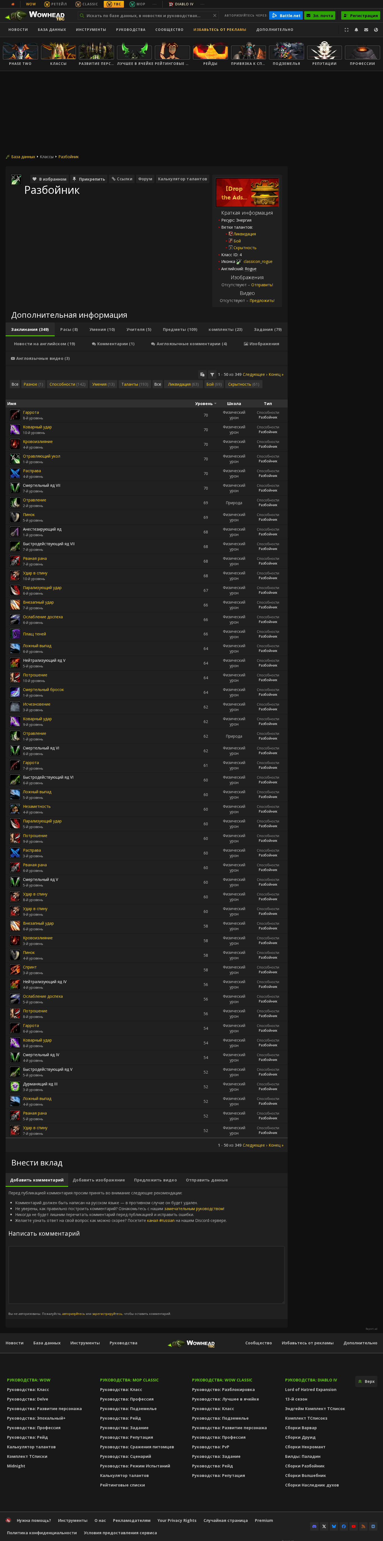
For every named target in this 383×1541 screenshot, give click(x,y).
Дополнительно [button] (275, 29)
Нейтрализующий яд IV (44, 981)
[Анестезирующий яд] (15, 531)
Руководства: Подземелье (128, 1408)
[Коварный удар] (15, 429)
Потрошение (35, 675)
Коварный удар (37, 426)
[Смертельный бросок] (15, 692)
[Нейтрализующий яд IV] (15, 984)
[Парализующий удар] (15, 590)
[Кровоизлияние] (15, 444)
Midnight (16, 1466)
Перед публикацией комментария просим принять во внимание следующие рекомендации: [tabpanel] (117, 1253)
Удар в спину (35, 573)
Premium (264, 1520)
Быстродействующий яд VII (49, 543)
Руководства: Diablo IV (311, 1380)
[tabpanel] (147, 759)
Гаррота (31, 412)
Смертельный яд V (40, 879)
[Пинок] (15, 517)
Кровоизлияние (38, 441)
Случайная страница (226, 1520)
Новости (18, 29)
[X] (324, 1526)
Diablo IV (184, 4)
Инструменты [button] (91, 29)
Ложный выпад (37, 645)
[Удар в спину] (15, 575)
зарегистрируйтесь (107, 1314)
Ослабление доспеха (43, 616)
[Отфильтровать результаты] (212, 374)
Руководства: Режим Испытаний (135, 1466)
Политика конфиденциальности (42, 1532)
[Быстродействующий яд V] (15, 1072)
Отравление (34, 500)
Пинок (29, 514)
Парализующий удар (42, 587)
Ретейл (59, 4)
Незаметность (37, 806)
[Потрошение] (15, 677)
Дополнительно (360, 1342)
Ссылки (124, 178)
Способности (268, 412)
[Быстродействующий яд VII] (15, 546)
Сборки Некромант (305, 1446)
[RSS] (363, 1526)
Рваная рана (35, 558)
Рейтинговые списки (122, 1485)
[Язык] (376, 30)
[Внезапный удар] (15, 604)
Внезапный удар (38, 602)
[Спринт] (15, 969)
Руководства (131, 29)
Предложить (262, 300)
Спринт (30, 967)
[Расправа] (15, 473)
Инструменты (85, 1342)
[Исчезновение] (15, 706)
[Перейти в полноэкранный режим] (346, 30)
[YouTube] (353, 1526)
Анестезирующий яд (42, 529)
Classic (90, 4)
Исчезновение (36, 704)
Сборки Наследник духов (312, 1485)
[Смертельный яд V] (15, 882)
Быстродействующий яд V (47, 1069)
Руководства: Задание (124, 1427)
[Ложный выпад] (15, 648)
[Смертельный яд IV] (15, 1057)
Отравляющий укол (41, 456)
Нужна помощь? (34, 1520)
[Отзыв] (366, 30)
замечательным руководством (193, 1208)
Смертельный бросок (43, 689)
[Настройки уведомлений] (356, 30)
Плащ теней (34, 634)
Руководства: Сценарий (125, 1456)
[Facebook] (344, 1526)
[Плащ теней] (15, 634)
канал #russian (161, 1220)
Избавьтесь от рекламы (219, 29)
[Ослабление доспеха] (15, 619)
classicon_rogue (258, 261)
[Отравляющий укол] (15, 458)
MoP (141, 4)
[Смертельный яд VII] (15, 488)
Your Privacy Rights (177, 1520)
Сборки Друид (300, 1437)
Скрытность (245, 247)
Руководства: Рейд (27, 1437)
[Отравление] (15, 502)
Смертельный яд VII (41, 485)
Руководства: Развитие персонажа (44, 1408)
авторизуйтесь (73, 1314)
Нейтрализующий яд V (44, 660)
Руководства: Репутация (126, 1437)
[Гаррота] (15, 415)
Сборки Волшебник (305, 1475)
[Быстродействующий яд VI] (15, 779)
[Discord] (314, 1526)
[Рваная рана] (15, 561)
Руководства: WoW (28, 1380)
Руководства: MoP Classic (129, 1380)
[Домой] (37, 15)
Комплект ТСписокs (306, 1418)
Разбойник (68, 156)
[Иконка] (16, 179)
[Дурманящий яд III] (15, 1086)
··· (155, 4)
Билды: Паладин (302, 1456)
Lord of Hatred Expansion (310, 1389)
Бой (237, 241)
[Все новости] (12, 4)
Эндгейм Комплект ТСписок (315, 1408)
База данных (52, 29)
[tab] (30, 329)
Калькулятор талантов (182, 178)
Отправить (261, 284)
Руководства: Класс (28, 1389)
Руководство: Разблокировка (223, 1389)
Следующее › (255, 374)
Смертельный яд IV (41, 1054)
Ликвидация (245, 234)
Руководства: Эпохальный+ (36, 1418)
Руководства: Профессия (34, 1427)
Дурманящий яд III (40, 1084)
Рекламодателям (132, 1520)
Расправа (32, 470)
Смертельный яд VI (41, 748)
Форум (145, 178)
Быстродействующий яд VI (48, 777)
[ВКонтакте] (373, 1526)
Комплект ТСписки (27, 1456)
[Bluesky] (334, 1526)
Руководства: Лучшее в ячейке (225, 1399)
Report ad (371, 1329)
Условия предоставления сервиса (120, 1532)
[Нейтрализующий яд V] (15, 663)
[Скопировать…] (202, 374)
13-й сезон (296, 1399)
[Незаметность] (15, 809)
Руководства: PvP (210, 1446)
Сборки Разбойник (305, 1466)
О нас (100, 1520)
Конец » (276, 374)
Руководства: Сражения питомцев (137, 1446)
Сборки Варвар (301, 1427)
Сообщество (169, 29)
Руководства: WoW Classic (222, 1380)
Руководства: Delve (27, 1399)
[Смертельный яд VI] (15, 750)
